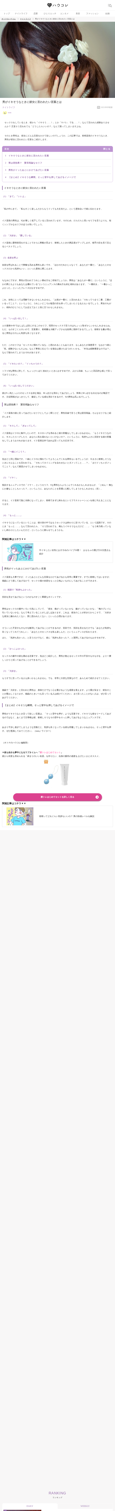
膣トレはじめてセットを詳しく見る (57, 797)
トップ (7, 13)
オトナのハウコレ (8, 19)
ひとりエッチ (50, 13)
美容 (78, 13)
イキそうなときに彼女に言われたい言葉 (29, 156)
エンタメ (64, 13)
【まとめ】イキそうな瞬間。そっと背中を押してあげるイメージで (42, 177)
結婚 (107, 13)
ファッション (92, 13)
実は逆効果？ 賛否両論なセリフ (25, 163)
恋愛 (36, 13)
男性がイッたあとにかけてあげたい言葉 (29, 170)
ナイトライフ (21, 13)
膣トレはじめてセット (50, 752)
